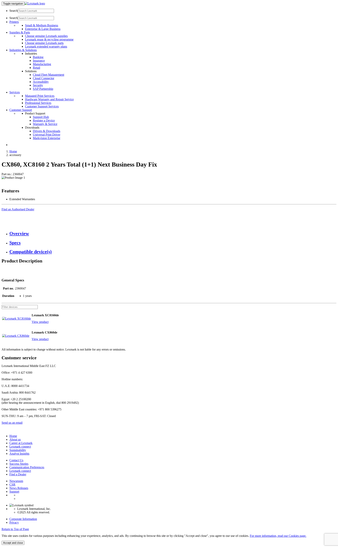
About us (15, 439)
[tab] (172, 233)
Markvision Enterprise (46, 138)
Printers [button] (14, 21)
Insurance (39, 60)
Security (38, 85)
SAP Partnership (43, 88)
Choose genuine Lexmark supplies (46, 36)
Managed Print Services (39, 95)
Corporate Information (23, 519)
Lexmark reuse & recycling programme (49, 39)
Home (13, 151)
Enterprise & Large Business (42, 29)
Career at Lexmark (20, 443)
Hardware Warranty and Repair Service (49, 99)
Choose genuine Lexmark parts (44, 43)
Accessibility (41, 81)
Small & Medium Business (41, 25)
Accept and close (13, 542)
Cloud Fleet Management (48, 74)
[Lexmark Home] (34, 3)
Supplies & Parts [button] (19, 32)
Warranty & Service (45, 124)
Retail (36, 67)
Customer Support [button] (20, 110)
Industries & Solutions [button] (23, 50)
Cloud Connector (43, 78)
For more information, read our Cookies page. (278, 535)
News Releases (18, 488)
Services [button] (14, 92)
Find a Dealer (17, 474)
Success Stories (18, 463)
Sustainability (17, 450)
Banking (38, 57)
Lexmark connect (20, 446)
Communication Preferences (26, 467)
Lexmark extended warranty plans (46, 46)
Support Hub (41, 117)
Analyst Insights (19, 453)
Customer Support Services (42, 106)
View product (40, 322)
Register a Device (44, 120)
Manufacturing (42, 64)
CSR (12, 484)
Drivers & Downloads (46, 131)
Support (14, 491)
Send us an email (12, 422)
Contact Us (16, 460)
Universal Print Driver (46, 134)
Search (13, 10)
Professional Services (38, 103)
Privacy (14, 522)
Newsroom (16, 481)
